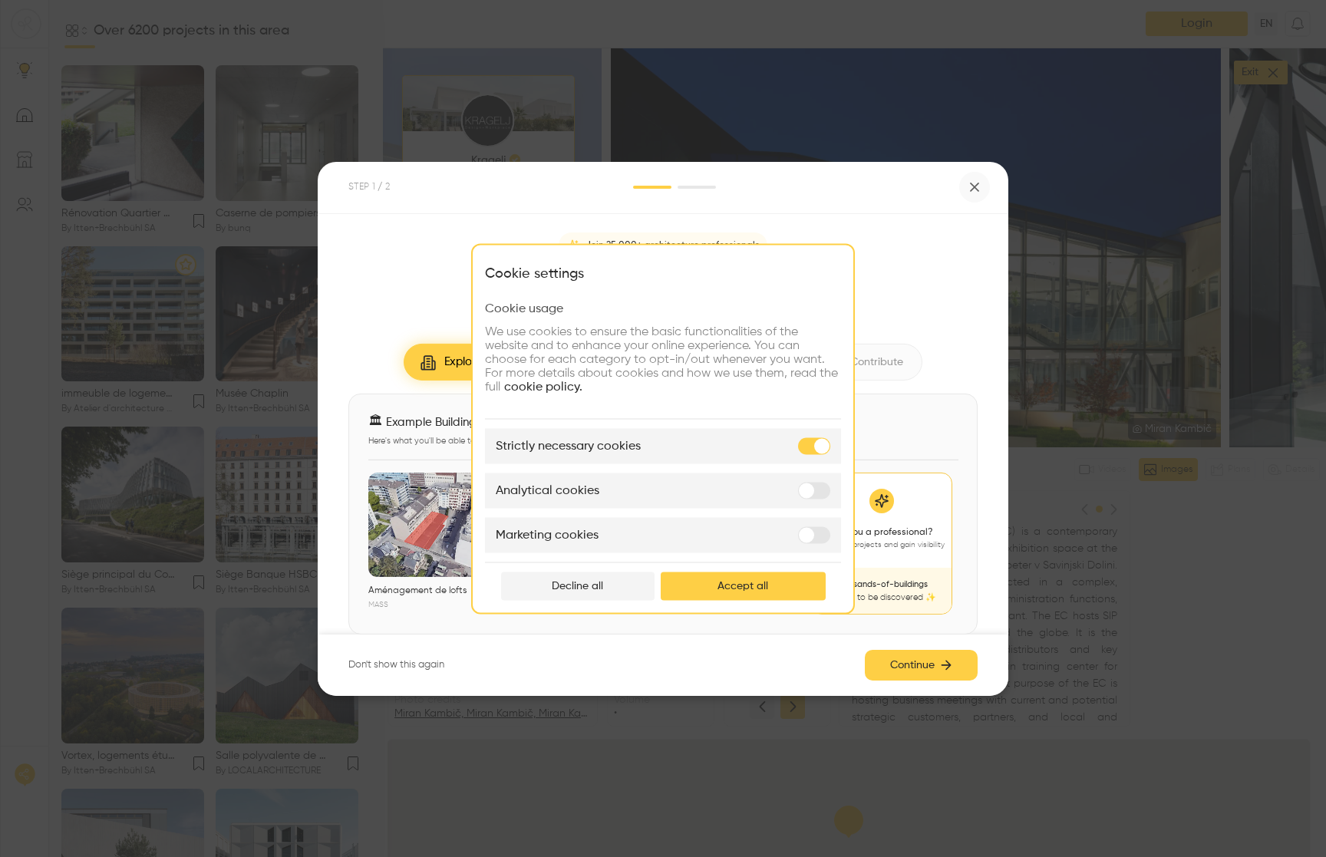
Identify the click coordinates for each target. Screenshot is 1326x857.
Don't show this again (396, 665)
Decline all (577, 585)
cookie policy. (543, 387)
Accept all (742, 585)
